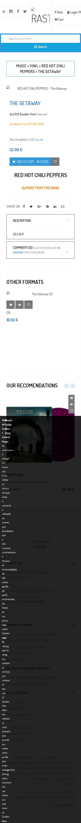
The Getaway (49, 71)
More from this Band (42, 187)
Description (22, 220)
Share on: (13, 206)
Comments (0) (36, 249)
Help (59, 12)
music (21, 65)
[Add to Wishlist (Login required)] (55, 161)
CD (8, 312)
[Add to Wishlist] (28, 304)
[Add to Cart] (71, 398)
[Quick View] (71, 404)
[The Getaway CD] (40, 294)
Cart (60, 19)
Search (42, 46)
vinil (34, 65)
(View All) (38, 139)
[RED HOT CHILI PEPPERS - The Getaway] (40, 88)
